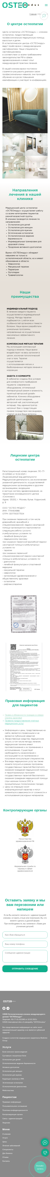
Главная (33, 14)
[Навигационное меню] (46, 5)
